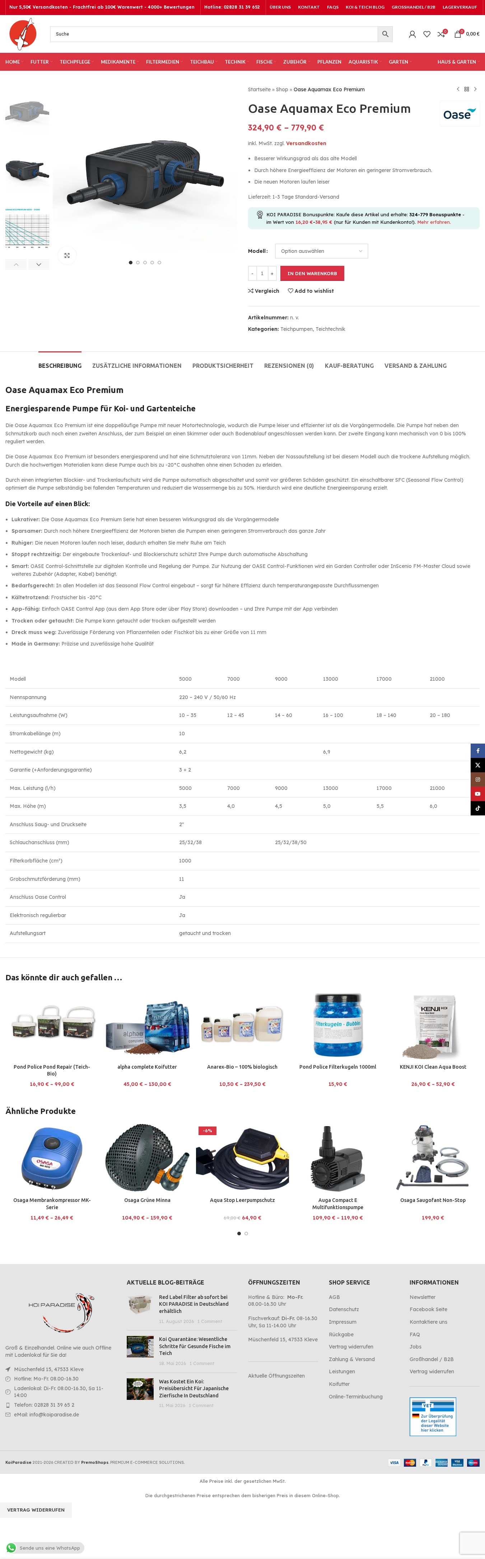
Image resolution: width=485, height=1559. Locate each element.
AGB (334, 1297)
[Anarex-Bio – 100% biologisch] (242, 1025)
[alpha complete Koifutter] (147, 1025)
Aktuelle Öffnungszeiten (276, 1376)
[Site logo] (22, 33)
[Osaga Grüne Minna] (147, 1159)
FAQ (415, 1334)
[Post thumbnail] (140, 1309)
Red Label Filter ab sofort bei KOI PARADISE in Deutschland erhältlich (194, 1304)
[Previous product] (458, 89)
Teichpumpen (296, 329)
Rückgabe (341, 1334)
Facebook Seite (428, 1309)
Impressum (342, 1322)
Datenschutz (344, 1309)
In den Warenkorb (312, 273)
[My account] (412, 34)
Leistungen (342, 1371)
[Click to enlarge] (67, 255)
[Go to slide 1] (130, 262)
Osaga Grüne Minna (147, 1200)
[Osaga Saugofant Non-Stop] (433, 1159)
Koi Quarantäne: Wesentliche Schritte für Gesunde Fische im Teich (194, 1346)
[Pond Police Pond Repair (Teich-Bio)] (51, 1025)
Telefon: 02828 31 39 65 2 (44, 1405)
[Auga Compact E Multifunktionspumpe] (337, 1159)
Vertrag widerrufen (351, 1346)
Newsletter (422, 1297)
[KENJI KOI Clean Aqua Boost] (433, 1025)
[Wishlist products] (427, 34)
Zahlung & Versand (352, 1359)
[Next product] (475, 89)
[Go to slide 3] (145, 262)
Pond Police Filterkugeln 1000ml (337, 1067)
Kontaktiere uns (428, 1322)
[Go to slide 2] (138, 262)
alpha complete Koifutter (147, 1067)
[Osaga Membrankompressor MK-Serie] (51, 1159)
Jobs (415, 1346)
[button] (16, 264)
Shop (282, 89)
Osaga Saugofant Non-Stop (433, 1200)
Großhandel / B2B (432, 1359)
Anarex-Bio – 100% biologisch (242, 1067)
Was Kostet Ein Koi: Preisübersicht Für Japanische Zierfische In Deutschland (194, 1388)
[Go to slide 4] (152, 262)
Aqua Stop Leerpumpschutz (242, 1200)
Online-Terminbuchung (356, 1396)
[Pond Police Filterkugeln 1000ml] (337, 1025)
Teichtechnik (330, 329)
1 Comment (209, 1321)
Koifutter (339, 1384)
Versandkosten (306, 143)
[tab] (59, 362)
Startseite (259, 89)
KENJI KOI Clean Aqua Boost (433, 1067)
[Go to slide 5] (159, 262)
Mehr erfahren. (434, 222)
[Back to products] (466, 89)
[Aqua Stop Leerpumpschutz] (242, 1159)
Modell (257, 251)
